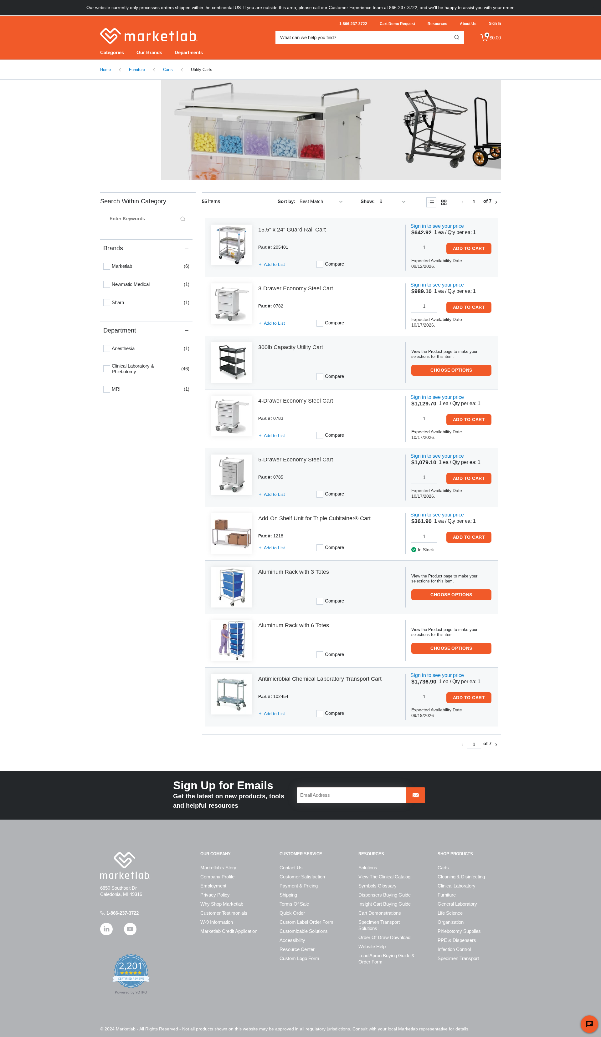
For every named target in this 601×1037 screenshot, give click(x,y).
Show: (368, 201)
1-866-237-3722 (122, 913)
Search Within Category (133, 201)
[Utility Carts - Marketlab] (300, 130)
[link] (462, 202)
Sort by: (286, 201)
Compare (334, 264)
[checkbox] (106, 266)
